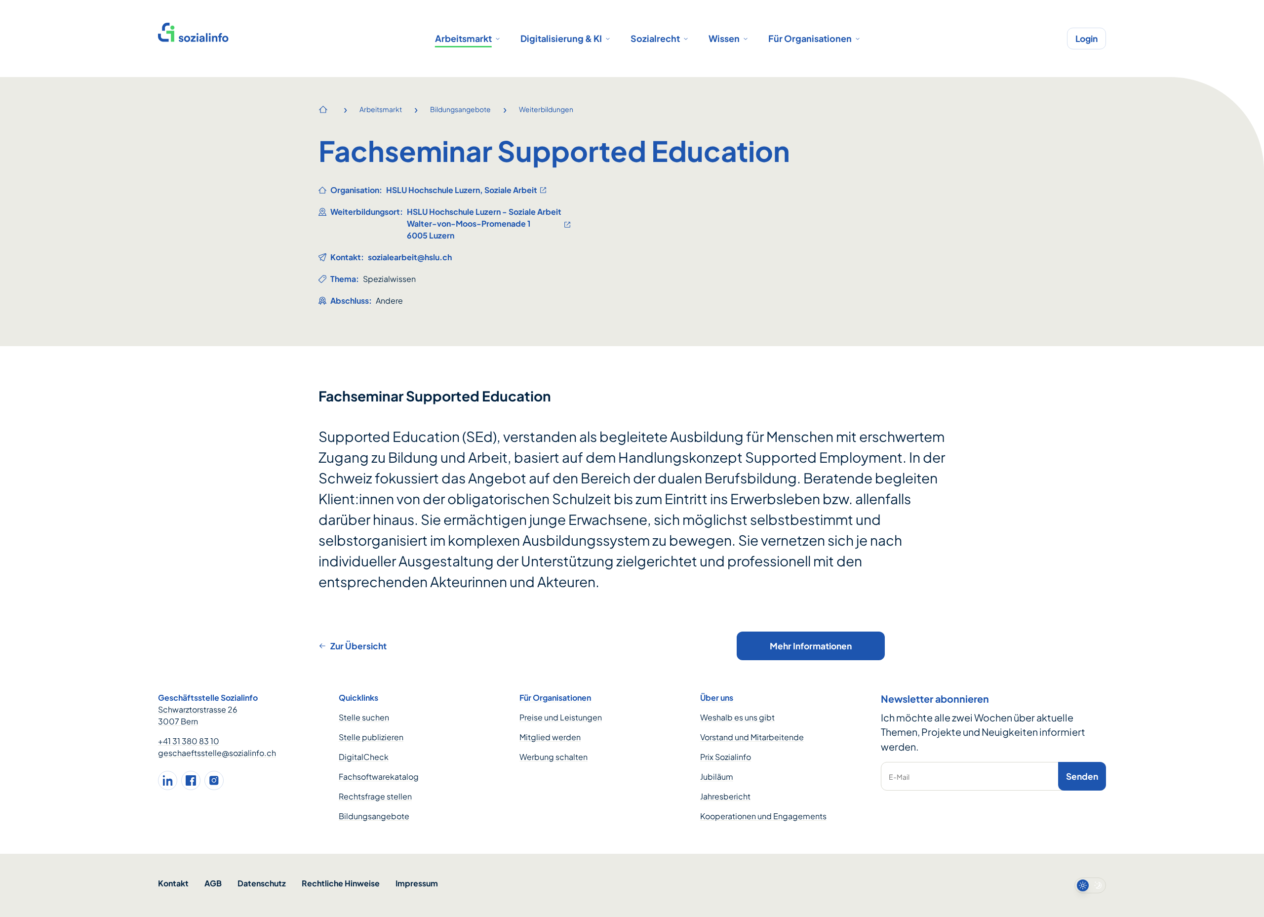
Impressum (416, 883)
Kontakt (173, 883)
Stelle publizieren (371, 737)
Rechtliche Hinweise (341, 883)
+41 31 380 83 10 (188, 741)
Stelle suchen (364, 717)
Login (1086, 38)
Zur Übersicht (358, 645)
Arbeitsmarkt (463, 38)
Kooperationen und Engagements (763, 816)
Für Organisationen (810, 38)
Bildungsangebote (460, 109)
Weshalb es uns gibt (737, 717)
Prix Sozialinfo (725, 757)
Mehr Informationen (811, 645)
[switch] (1090, 885)
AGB (213, 883)
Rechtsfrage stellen (375, 796)
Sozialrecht (655, 38)
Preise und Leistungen (560, 717)
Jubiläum (716, 776)
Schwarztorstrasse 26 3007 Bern (197, 715)
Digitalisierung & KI (561, 38)
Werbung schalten (553, 757)
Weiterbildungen (546, 109)
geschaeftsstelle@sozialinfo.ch (217, 753)
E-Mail (899, 776)
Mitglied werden (550, 737)
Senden (1082, 776)
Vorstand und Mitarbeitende (752, 737)
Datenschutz (261, 883)
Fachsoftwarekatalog (379, 776)
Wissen (724, 38)
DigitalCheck (364, 757)
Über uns (716, 697)
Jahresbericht (725, 796)
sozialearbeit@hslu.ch (410, 257)
